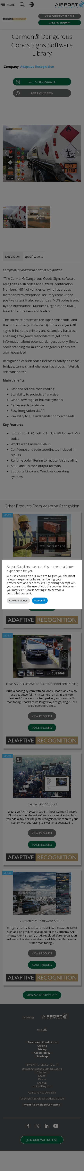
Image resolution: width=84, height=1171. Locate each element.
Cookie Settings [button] (18, 600)
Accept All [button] (39, 600)
